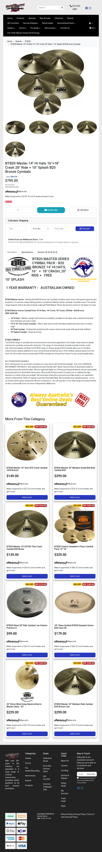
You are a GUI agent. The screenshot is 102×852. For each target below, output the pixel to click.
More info (22, 191)
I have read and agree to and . (86, 780)
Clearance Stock (47, 759)
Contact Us (65, 28)
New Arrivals (45, 18)
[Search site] (62, 7)
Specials (32, 18)
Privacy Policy (81, 783)
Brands (70, 18)
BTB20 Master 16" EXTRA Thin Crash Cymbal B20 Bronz (24, 547)
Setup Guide (63, 784)
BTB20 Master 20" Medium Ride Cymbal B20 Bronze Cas (73, 705)
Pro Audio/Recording (32, 769)
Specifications (27, 252)
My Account (64, 792)
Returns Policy (67, 814)
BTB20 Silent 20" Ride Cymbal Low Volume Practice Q (27, 626)
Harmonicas (50, 28)
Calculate (86, 229)
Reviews (41, 252)
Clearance (59, 18)
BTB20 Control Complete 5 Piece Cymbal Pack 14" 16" (73, 547)
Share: (8, 177)
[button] (91, 23)
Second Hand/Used (65, 23)
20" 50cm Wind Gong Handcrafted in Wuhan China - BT (24, 705)
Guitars (10, 28)
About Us (65, 761)
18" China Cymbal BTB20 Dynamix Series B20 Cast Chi (74, 626)
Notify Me (52, 210)
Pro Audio (35, 28)
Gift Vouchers (13, 23)
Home (9, 18)
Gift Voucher (46, 777)
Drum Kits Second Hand (47, 768)
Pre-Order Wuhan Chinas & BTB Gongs (23, 33)
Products (20, 18)
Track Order (63, 799)
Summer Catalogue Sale (47, 787)
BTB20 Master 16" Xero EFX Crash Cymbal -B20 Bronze (27, 469)
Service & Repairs (30, 23)
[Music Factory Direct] (15, 7)
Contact (64, 766)
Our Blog (64, 770)
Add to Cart (27, 497)
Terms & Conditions (83, 780)
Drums (22, 28)
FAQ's (63, 806)
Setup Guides (47, 23)
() (92, 28)
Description (12, 252)
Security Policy (71, 817)
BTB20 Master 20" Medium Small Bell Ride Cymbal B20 (74, 469)
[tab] (12, 252)
